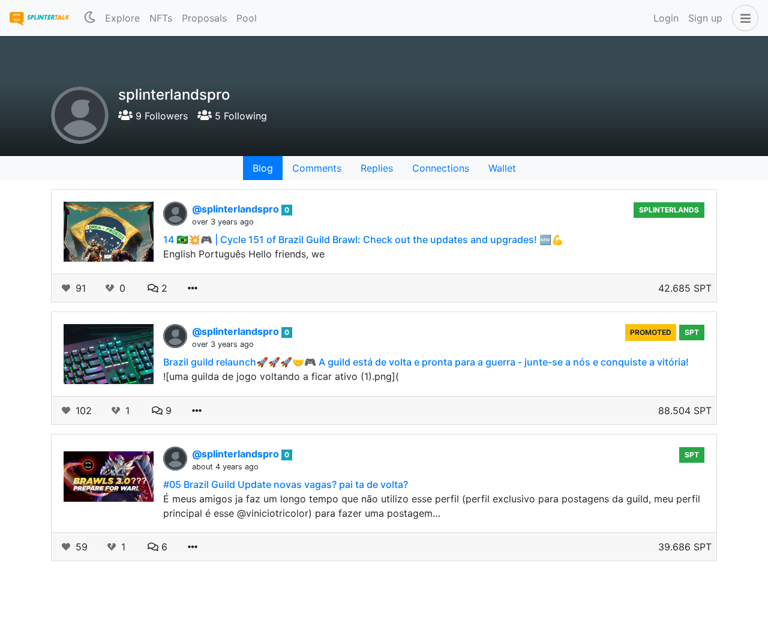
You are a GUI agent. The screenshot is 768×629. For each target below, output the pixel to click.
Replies (377, 168)
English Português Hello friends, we (244, 254)
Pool (246, 18)
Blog (263, 168)
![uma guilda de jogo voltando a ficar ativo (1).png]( (281, 376)
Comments (316, 168)
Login (666, 18)
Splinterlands (669, 209)
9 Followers (160, 116)
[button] (742, 18)
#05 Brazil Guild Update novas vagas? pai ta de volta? (285, 484)
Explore (122, 18)
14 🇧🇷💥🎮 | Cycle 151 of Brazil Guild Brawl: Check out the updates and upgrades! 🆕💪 (363, 239)
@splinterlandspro (236, 209)
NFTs (160, 18)
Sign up (705, 18)
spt (692, 332)
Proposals (204, 18)
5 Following (239, 116)
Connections (440, 168)
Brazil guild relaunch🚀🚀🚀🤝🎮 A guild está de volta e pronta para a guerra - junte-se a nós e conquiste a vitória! (426, 362)
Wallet (502, 168)
